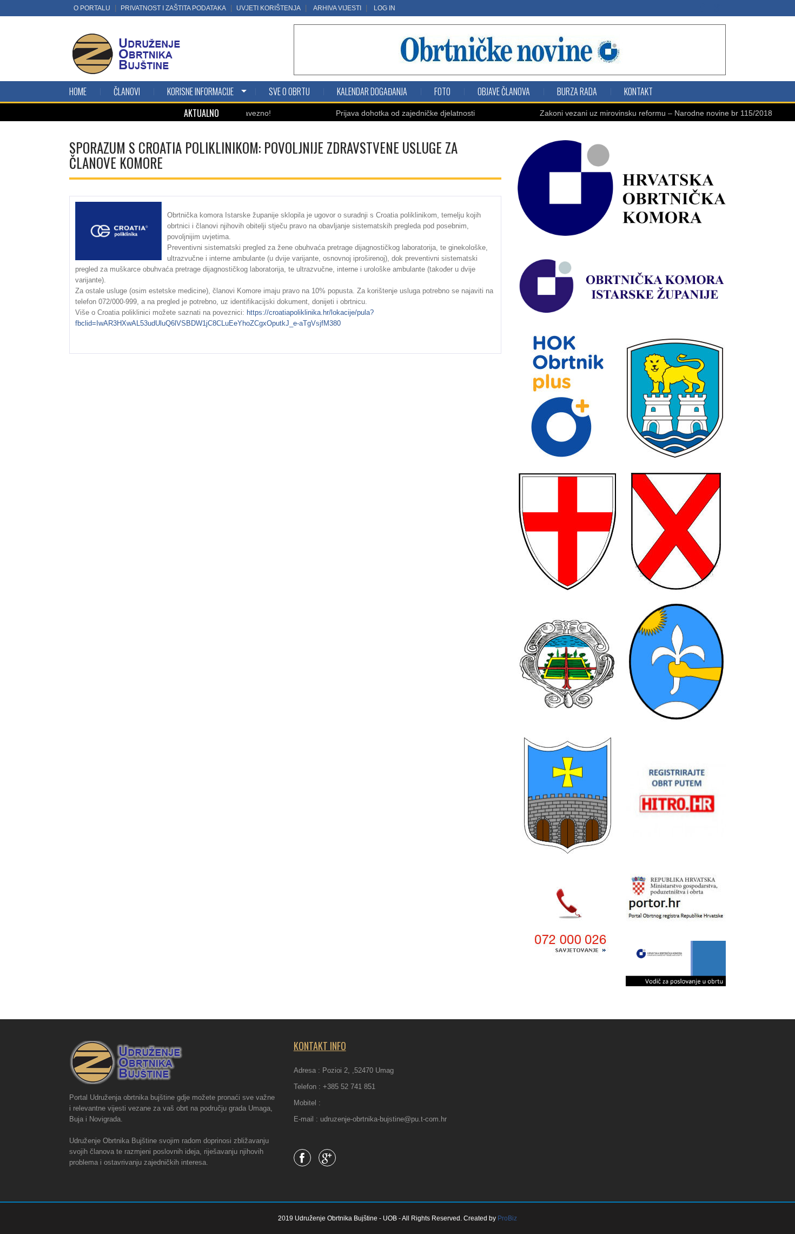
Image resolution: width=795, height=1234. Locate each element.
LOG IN (384, 8)
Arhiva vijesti (337, 8)
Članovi (127, 91)
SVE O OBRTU (289, 91)
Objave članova (504, 91)
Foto (442, 91)
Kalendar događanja (372, 91)
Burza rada (577, 91)
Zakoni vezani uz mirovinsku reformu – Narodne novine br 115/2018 (628, 113)
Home (78, 91)
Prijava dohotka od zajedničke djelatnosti (377, 113)
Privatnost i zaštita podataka (173, 8)
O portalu (92, 8)
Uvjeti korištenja (268, 8)
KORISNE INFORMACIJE (200, 91)
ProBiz (507, 1218)
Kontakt (638, 91)
